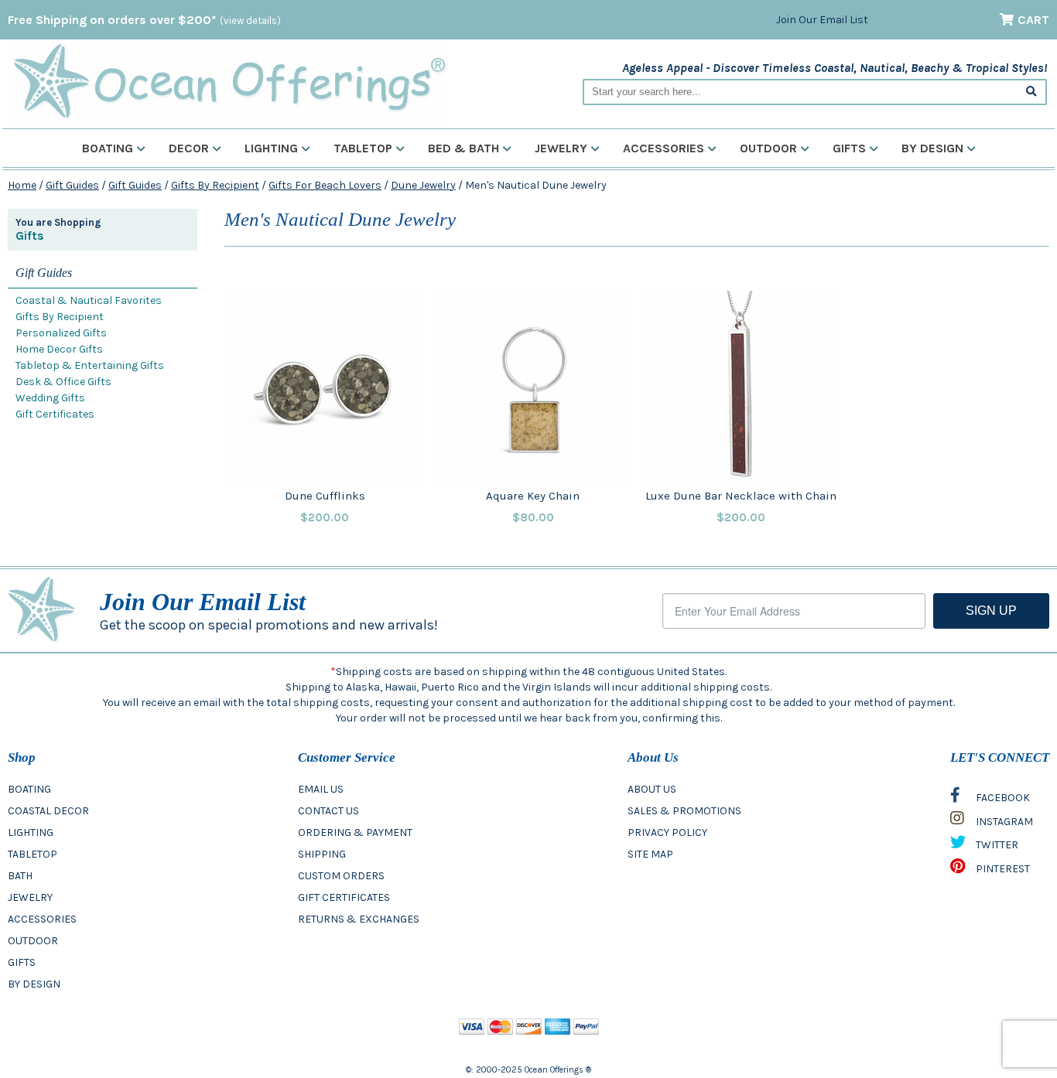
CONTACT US (328, 810)
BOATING (29, 789)
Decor (189, 148)
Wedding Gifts (50, 397)
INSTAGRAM (1003, 821)
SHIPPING (322, 854)
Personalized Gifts (61, 332)
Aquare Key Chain (533, 496)
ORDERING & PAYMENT (355, 832)
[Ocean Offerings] (228, 81)
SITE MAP (650, 854)
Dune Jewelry (423, 185)
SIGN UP (991, 610)
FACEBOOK (1001, 797)
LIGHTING (30, 832)
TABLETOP (32, 854)
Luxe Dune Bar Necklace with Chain (740, 496)
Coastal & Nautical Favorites (88, 300)
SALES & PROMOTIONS (684, 810)
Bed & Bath (463, 148)
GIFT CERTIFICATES (344, 897)
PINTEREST (1001, 868)
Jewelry (561, 148)
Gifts (849, 148)
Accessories (663, 148)
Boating (107, 148)
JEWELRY (30, 897)
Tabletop (363, 148)
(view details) (250, 20)
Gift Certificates (54, 414)
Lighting (271, 148)
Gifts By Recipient (215, 185)
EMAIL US (321, 789)
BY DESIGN (34, 984)
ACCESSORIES (42, 919)
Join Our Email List (822, 19)
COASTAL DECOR (48, 810)
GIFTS (22, 962)
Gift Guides (72, 185)
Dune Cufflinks (325, 496)
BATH (20, 875)
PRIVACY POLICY (667, 832)
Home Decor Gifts (59, 349)
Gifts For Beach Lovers (325, 185)
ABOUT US (652, 789)
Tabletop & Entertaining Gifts (89, 365)
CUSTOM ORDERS (341, 875)
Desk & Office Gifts (63, 381)
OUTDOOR (33, 940)
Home (22, 185)
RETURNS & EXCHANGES (358, 919)
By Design (932, 148)
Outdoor (768, 148)
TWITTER (995, 844)
